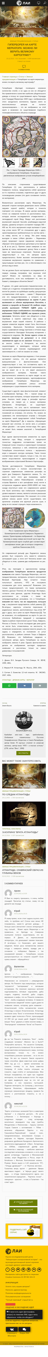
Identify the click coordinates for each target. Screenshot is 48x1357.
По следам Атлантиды (16, 794)
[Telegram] (23, 1269)
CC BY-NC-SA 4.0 (28, 1277)
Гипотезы (6, 829)
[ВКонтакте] (13, 1269)
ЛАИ (26, 3)
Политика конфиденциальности (18, 1293)
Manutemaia (29, 1346)
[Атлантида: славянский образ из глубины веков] (24, 851)
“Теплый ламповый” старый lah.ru (19, 1300)
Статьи (35, 41)
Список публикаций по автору (24, 1202)
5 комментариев (24, 69)
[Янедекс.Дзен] (29, 1269)
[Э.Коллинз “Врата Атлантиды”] (24, 814)
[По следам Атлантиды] (24, 776)
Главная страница (9, 77)
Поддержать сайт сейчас (18, 1231)
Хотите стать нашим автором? (18, 1286)
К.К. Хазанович (21, 58)
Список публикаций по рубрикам (24, 1210)
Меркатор (30, 680)
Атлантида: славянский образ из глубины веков (22, 871)
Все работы (23, 753)
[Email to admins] (39, 1269)
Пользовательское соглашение (18, 1297)
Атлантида (6, 680)
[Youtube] (18, 1269)
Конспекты (16, 829)
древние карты (19, 680)
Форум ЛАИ (24, 1333)
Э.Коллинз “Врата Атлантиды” (20, 832)
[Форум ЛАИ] (34, 1269)
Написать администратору (16, 1290)
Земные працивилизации (20, 41)
